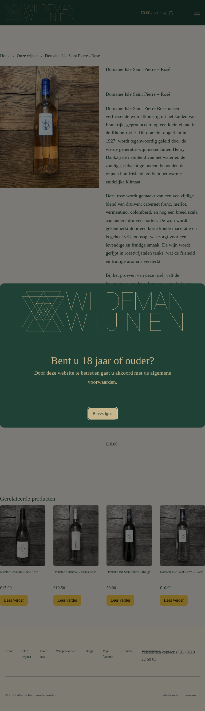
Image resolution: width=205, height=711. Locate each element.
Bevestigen (103, 413)
